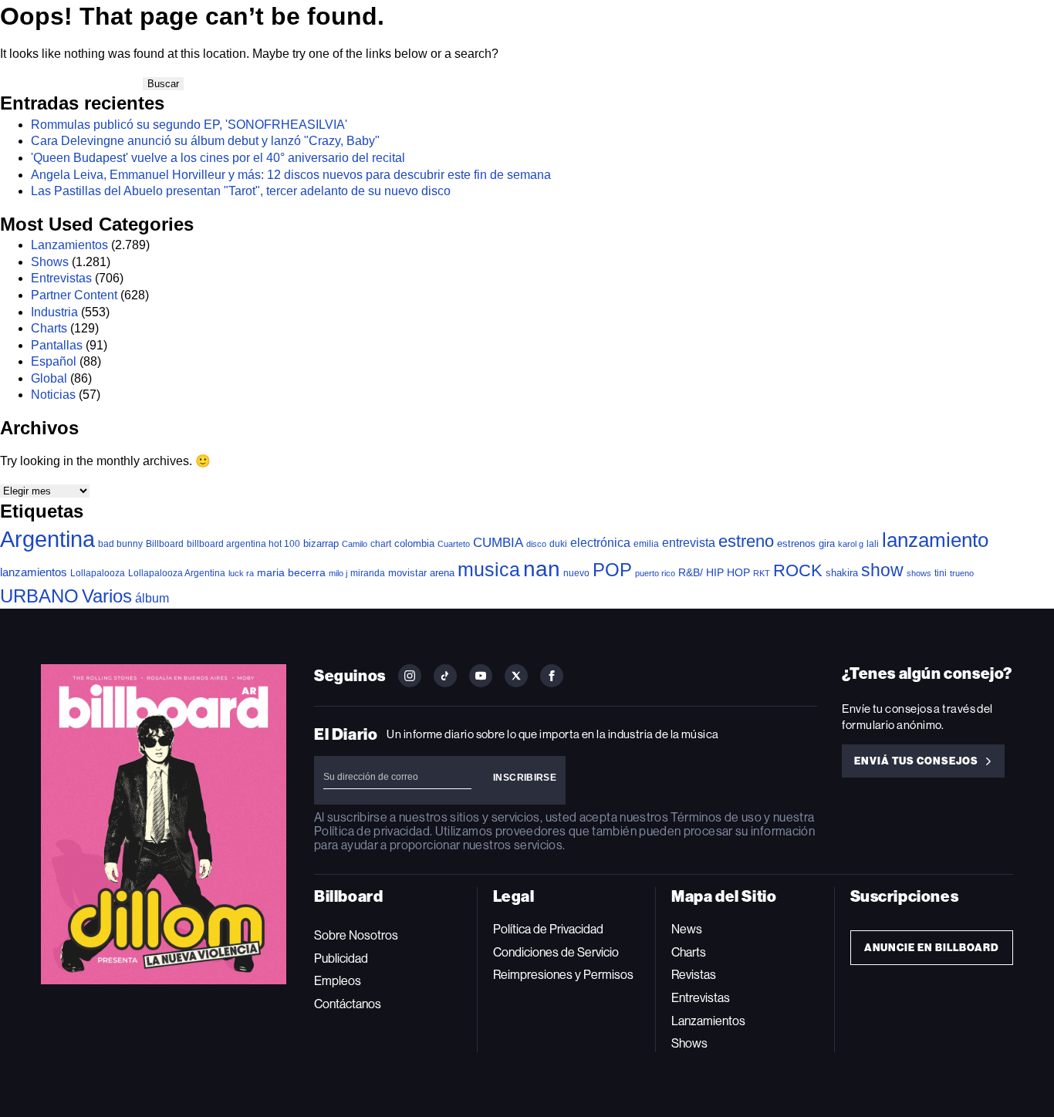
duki (558, 543)
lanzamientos (33, 572)
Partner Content (74, 295)
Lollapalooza (97, 573)
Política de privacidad (372, 831)
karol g (850, 543)
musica (489, 569)
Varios (107, 595)
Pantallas (57, 345)
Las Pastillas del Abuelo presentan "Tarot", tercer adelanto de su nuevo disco (241, 190)
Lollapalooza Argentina (176, 573)
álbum (152, 598)
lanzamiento (935, 540)
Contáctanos (347, 1004)
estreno (746, 541)
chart (380, 543)
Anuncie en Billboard (931, 947)
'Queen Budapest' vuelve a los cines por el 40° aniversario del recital (218, 157)
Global (49, 378)
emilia (646, 543)
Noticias (53, 394)
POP (612, 569)
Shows (50, 261)
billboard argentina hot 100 (243, 543)
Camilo (354, 543)
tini (940, 573)
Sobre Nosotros (356, 935)
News (686, 929)
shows (919, 573)
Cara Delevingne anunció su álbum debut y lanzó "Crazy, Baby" (205, 140)
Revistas (693, 974)
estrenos (796, 543)
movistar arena (421, 573)
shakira (842, 573)
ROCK (798, 570)
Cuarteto (453, 543)
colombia (414, 543)
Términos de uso (716, 817)
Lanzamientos (69, 244)
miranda (367, 573)
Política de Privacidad (548, 929)
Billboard (165, 543)
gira (827, 543)
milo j (338, 573)
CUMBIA (498, 542)
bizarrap (321, 543)
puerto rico (655, 573)
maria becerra (291, 573)
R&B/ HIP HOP (714, 572)
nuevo (576, 573)
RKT (761, 573)
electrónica (600, 542)
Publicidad (341, 958)
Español (53, 361)
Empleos (337, 981)
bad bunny (120, 543)
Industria (54, 312)
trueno (962, 573)
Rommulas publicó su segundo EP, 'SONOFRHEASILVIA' (189, 124)
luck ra (241, 573)
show (882, 570)
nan (541, 569)
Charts (49, 328)
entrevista (688, 542)
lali (873, 543)
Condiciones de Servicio (556, 952)
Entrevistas (61, 278)
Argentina (47, 539)
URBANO (39, 595)
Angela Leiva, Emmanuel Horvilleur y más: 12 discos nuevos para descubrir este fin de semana (291, 174)
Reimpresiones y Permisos (563, 974)
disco (536, 543)
